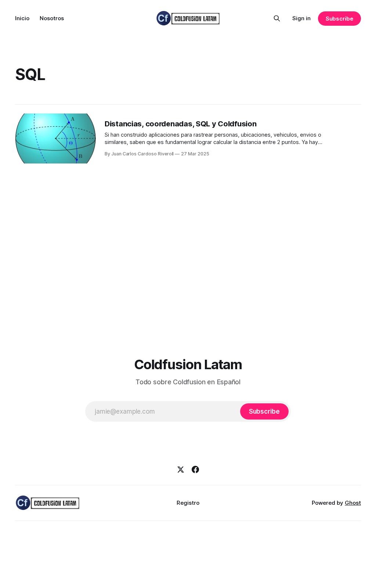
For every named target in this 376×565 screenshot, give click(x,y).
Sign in (301, 18)
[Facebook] (195, 469)
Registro (188, 502)
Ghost (353, 502)
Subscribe (339, 18)
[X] (180, 469)
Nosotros (52, 18)
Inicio (22, 18)
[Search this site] (277, 18)
